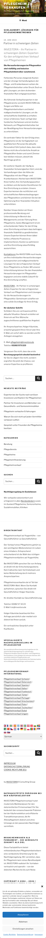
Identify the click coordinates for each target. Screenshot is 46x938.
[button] (42, 886)
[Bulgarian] (35, 726)
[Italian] (12, 726)
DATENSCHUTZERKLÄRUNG (17, 766)
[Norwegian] (22, 726)
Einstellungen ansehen (23, 929)
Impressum (39, 934)
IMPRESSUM (10, 763)
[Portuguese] (32, 729)
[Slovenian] (8, 732)
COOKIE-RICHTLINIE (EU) (15, 770)
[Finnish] (18, 729)
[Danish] (28, 726)
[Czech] (12, 729)
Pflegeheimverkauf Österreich (17, 682)
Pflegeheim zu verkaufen (18, 5)
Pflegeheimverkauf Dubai (15, 710)
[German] (22, 729)
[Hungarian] (25, 729)
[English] (5, 726)
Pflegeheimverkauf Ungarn (16, 714)
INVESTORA (9, 286)
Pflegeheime (9, 454)
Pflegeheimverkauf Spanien (16, 685)
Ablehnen (23, 922)
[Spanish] (15, 726)
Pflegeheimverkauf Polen (15, 704)
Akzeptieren (23, 915)
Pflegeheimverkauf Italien (15, 688)
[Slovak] (5, 732)
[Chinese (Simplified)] (8, 729)
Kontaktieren (10, 254)
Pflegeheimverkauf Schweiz (16, 679)
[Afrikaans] (38, 726)
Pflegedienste (10, 449)
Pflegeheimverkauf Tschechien (18, 707)
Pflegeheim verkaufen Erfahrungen (20, 411)
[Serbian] (38, 729)
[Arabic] (5, 729)
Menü (24, 20)
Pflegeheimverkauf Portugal (16, 698)
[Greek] (18, 726)
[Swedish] (25, 726)
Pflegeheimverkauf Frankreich (18, 691)
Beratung (8, 444)
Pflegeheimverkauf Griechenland (19, 701)
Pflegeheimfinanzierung (15, 460)
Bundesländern (28, 501)
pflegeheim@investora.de (22, 342)
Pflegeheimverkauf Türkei (15, 695)
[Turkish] (32, 726)
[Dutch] (15, 729)
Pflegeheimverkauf (12, 465)
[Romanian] (35, 729)
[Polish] (28, 729)
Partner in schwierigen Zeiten (21, 43)
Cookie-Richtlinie (9, 934)
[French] (8, 726)
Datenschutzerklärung (25, 934)
